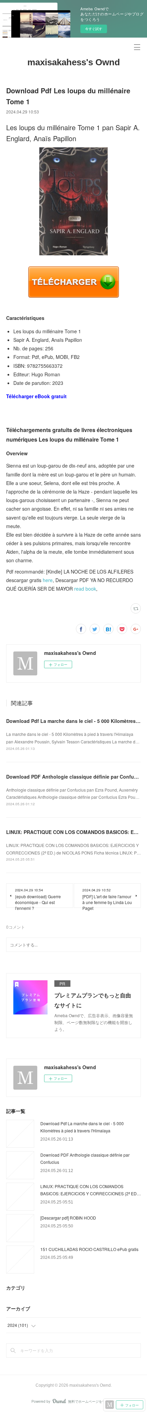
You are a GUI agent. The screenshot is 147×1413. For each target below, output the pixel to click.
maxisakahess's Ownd (73, 62)
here (48, 580)
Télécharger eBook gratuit (36, 396)
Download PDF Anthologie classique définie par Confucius (75, 776)
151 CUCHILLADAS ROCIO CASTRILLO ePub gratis (89, 1249)
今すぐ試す (93, 28)
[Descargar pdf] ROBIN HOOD (68, 1218)
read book (85, 588)
